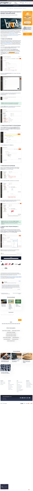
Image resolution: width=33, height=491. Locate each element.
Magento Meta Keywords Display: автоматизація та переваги (26, 361)
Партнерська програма (11, 384)
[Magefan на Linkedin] (22, 398)
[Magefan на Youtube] (29, 398)
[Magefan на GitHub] (20, 398)
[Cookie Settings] (29, 489)
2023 (17, 323)
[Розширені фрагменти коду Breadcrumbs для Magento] (6, 356)
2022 (4, 323)
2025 (6, 323)
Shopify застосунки (16, 3)
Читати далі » (18, 289)
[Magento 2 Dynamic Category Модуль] (28, 18)
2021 (13, 323)
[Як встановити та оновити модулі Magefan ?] (16, 356)
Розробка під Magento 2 (19, 390)
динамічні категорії (11, 32)
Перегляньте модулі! (24, 0)
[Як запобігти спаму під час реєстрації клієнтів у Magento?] (6, 367)
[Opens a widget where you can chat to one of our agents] (4, 487)
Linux (17, 383)
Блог (25, 2)
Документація (18, 384)
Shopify (18, 391)
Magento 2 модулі (10, 3)
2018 (19, 323)
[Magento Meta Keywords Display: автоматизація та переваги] (27, 356)
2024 (15, 323)
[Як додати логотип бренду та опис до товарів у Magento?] (4, 301)
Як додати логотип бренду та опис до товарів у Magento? (3, 305)
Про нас (23, 3)
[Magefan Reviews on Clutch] (21, 403)
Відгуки (9, 383)
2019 (12, 323)
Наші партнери (10, 385)
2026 (2, 323)
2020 (10, 323)
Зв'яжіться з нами (10, 389)
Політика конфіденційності (29, 384)
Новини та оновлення (19, 385)
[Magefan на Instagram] (27, 398)
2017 (8, 323)
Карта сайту (1, 384)
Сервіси (21, 2)
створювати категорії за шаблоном (7, 43)
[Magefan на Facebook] (24, 398)
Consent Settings (28, 385)
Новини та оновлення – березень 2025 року (18, 305)
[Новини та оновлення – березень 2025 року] (18, 301)
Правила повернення (28, 383)
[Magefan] (4, 3)
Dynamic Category (16, 5)
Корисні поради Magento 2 (20, 389)
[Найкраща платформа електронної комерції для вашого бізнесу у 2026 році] (11, 301)
